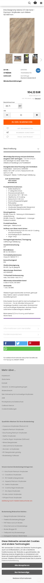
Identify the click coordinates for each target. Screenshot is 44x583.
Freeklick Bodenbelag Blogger (14, 520)
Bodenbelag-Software (11, 456)
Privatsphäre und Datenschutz (12, 402)
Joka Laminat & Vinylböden (12, 446)
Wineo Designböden (10, 442)
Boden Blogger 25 (10, 529)
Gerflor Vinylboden (9, 436)
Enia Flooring (20, 314)
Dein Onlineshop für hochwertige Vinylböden (17, 394)
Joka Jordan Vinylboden (13, 494)
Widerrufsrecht (7, 390)
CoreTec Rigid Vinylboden (14, 488)
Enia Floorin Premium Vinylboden (16, 471)
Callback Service (8, 405)
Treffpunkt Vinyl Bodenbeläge (14, 533)
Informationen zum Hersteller (17, 328)
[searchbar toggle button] (29, 3)
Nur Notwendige (22, 572)
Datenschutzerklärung (10, 560)
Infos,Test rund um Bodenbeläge (15, 526)
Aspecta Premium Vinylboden (13, 429)
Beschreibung (10, 148)
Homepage (8, 360)
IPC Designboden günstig (12, 452)
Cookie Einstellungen (9, 409)
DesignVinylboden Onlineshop (14, 516)
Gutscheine (6, 379)
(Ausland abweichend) (28, 78)
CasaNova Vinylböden (13, 475)
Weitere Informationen (22, 578)
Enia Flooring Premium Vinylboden (15, 433)
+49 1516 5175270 (29, 159)
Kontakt (4, 383)
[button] (40, 59)
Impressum (6, 376)
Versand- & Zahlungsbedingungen (14, 387)
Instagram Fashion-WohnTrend (15, 536)
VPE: (5, 111)
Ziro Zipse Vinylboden (12, 491)
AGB (3, 398)
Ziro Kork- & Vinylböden (11, 449)
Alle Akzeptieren (22, 565)
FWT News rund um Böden (13, 523)
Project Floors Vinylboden (13, 498)
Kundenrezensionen (13, 334)
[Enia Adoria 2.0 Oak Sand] (22, 35)
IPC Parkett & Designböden (14, 478)
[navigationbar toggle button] (41, 3)
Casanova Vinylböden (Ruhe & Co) (15, 426)
